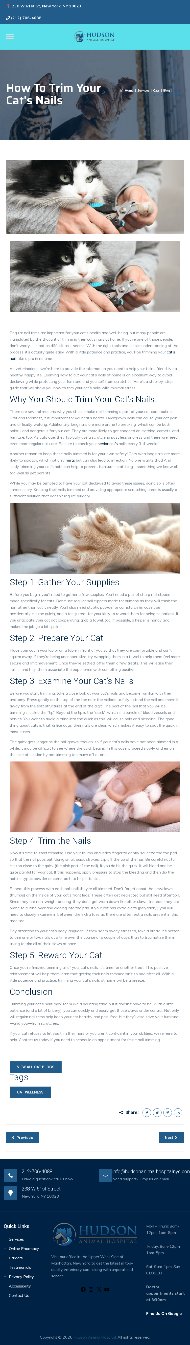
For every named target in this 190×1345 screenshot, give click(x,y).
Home (128, 90)
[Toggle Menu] (10, 36)
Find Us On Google (164, 1313)
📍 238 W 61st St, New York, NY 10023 (43, 5)
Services (16, 1239)
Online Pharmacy (24, 1248)
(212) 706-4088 (26, 17)
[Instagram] (91, 1290)
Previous (25, 1138)
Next (169, 1138)
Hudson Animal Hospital (94, 1337)
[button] (30, 1092)
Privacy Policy (21, 1276)
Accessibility (20, 1286)
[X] (99, 1290)
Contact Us (19, 1295)
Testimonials (20, 1267)
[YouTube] (107, 1290)
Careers (16, 1257)
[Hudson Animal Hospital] (94, 37)
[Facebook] (83, 1290)
